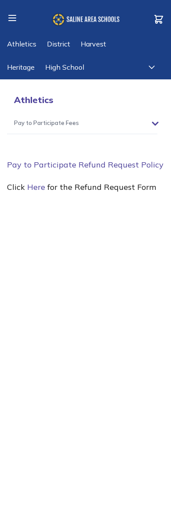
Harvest (93, 43)
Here (36, 187)
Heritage (21, 67)
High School (64, 67)
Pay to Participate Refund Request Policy (85, 165)
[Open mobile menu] (12, 18)
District (58, 43)
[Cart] (158, 19)
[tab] (46, 124)
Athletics (21, 43)
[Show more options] (155, 123)
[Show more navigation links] (152, 67)
